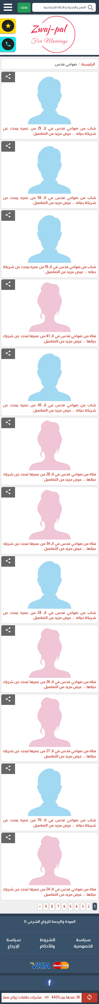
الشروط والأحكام (47, 943)
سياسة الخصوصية (83, 943)
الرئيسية (88, 64)
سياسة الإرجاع (13, 943)
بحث (24, 7)
